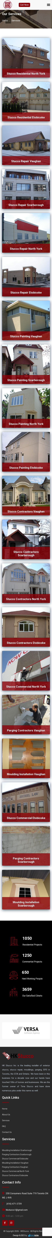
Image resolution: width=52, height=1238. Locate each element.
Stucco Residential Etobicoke (26, 117)
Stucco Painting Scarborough (26, 380)
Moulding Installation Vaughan (26, 774)
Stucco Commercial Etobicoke (26, 818)
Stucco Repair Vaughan (26, 161)
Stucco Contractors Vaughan (26, 511)
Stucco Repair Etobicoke (26, 292)
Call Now (24, 4)
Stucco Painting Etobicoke (26, 467)
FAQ (4, 1126)
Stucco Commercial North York (26, 686)
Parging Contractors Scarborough (26, 860)
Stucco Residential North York (26, 73)
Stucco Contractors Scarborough (26, 553)
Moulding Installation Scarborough (26, 904)
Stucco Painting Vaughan (26, 336)
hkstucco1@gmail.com (17, 1210)
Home (5, 20)
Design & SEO (19, 1235)
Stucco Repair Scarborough (26, 205)
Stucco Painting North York (26, 424)
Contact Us (7, 1132)
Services (6, 1120)
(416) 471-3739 (14, 1203)
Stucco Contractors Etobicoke (26, 643)
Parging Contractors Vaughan (26, 730)
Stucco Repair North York (26, 248)
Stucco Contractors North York (26, 599)
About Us (6, 1114)
